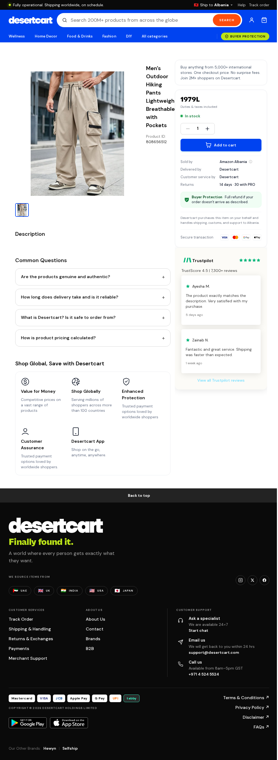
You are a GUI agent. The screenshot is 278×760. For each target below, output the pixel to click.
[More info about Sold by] (250, 161)
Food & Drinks (80, 36)
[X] (252, 580)
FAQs (261, 727)
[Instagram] (240, 580)
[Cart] (264, 20)
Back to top (139, 495)
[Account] (252, 20)
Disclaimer (256, 717)
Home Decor (46, 36)
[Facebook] (264, 580)
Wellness (17, 36)
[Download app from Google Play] (28, 722)
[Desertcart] (30, 20)
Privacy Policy (252, 707)
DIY (129, 36)
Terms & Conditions (246, 698)
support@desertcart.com (214, 652)
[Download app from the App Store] (69, 722)
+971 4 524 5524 (204, 674)
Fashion (109, 36)
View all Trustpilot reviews (221, 380)
